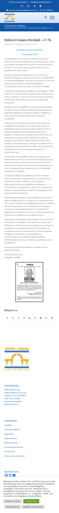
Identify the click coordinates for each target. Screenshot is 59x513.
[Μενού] (51, 17)
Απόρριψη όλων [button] (12, 507)
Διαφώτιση (9, 434)
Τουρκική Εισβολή (11, 429)
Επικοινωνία (9, 451)
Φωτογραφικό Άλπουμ (13, 447)
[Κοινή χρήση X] (13, 317)
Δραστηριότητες (11, 442)
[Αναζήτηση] (44, 17)
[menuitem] (18, 2)
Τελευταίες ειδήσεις (15, 25)
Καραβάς (8, 425)
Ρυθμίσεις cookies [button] (12, 501)
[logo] (24, 17)
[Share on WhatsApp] (18, 317)
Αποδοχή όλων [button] (31, 501)
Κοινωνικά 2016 (31, 44)
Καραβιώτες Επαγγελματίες (41, 2)
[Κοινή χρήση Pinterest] (24, 317)
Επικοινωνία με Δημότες (18, 2)
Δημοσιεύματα (10, 438)
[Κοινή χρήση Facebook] (7, 317)
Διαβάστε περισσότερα (33, 507)
